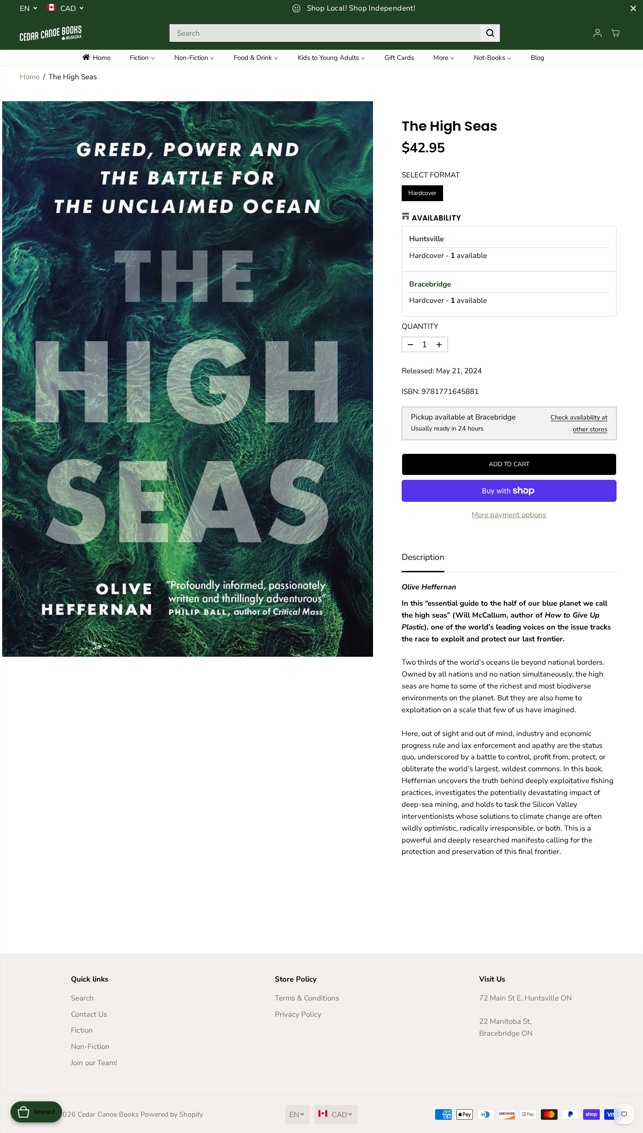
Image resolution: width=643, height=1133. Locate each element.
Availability (436, 218)
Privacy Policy (298, 1014)
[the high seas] (187, 379)
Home (30, 77)
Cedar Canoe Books (108, 1114)
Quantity (420, 326)
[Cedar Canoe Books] (50, 33)
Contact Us (89, 1014)
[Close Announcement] (633, 8)
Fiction (82, 1030)
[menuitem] (102, 57)
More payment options (509, 515)
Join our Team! (94, 1063)
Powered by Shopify (171, 1114)
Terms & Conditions (307, 998)
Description (423, 557)
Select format (431, 175)
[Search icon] (490, 33)
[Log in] (598, 33)
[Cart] (615, 33)
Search (82, 998)
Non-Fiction (90, 1046)
